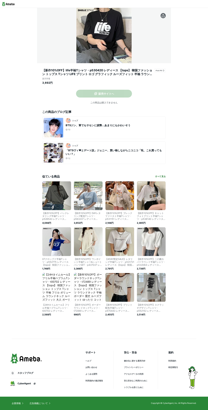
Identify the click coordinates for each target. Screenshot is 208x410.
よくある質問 (91, 374)
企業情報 (16, 403)
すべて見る (160, 176)
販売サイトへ (106, 93)
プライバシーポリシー (133, 367)
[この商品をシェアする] (163, 15)
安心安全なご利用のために (135, 380)
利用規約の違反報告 (94, 380)
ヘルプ (88, 361)
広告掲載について (39, 403)
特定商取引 (173, 367)
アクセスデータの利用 (133, 374)
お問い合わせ (91, 367)
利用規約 (172, 361)
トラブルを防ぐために (133, 387)
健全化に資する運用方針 (134, 361)
